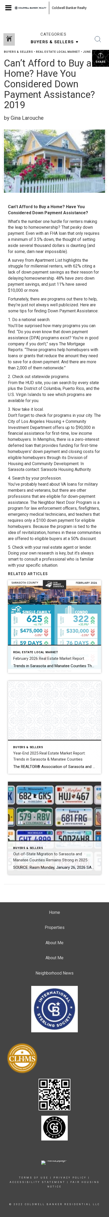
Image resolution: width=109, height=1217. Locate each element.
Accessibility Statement (37, 1182)
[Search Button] (98, 39)
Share (101, 61)
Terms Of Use (33, 1177)
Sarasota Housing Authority (66, 469)
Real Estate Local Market (58, 51)
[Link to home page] (30, 8)
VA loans (69, 484)
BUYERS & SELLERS (18, 51)
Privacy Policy (70, 1177)
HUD (29, 382)
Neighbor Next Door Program (65, 502)
